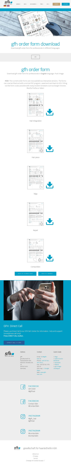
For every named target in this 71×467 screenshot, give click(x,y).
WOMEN (18, 4)
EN (35, 57)
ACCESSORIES (33, 4)
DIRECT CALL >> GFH (14, 342)
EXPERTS (56, 4)
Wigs (56, 357)
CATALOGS (66, 4)
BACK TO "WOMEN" (47, 273)
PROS (41, 4)
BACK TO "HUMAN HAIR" (25, 273)
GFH (48, 4)
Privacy (35, 456)
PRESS (57, 364)
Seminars (58, 362)
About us (35, 454)
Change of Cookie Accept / (35, 461)
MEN (25, 4)
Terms (35, 458)
